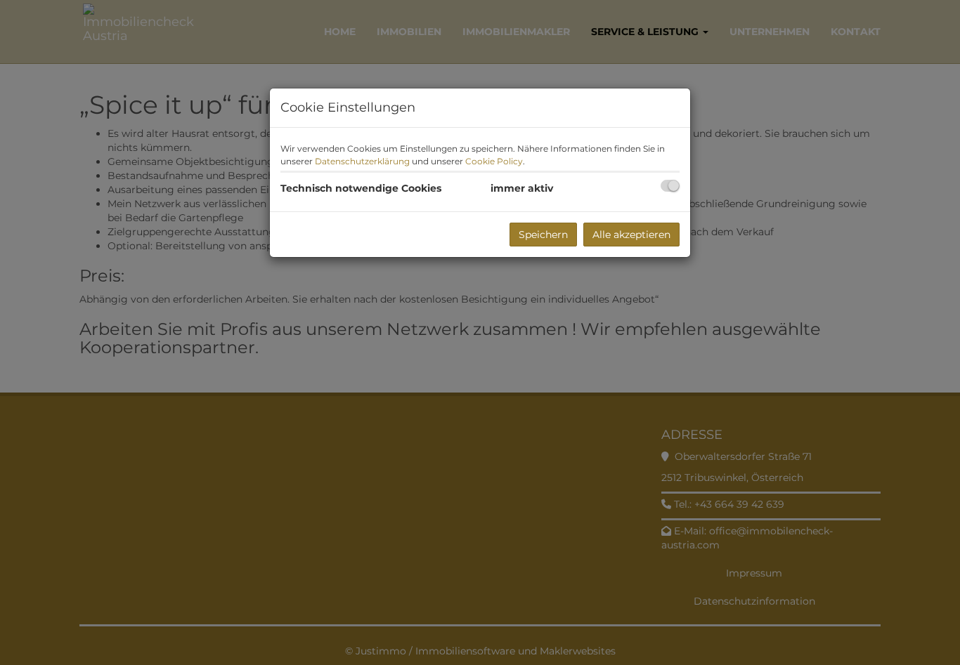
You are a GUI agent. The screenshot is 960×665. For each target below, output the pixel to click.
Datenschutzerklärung (362, 161)
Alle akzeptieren (631, 234)
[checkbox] (670, 186)
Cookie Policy (494, 161)
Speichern (543, 234)
